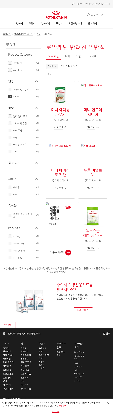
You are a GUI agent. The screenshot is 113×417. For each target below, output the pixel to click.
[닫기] (108, 403)
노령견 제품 (26, 374)
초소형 (16, 187)
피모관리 (7, 385)
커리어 (77, 381)
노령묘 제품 (8, 374)
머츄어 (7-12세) (21, 90)
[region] (56, 408)
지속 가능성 (79, 352)
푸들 (15, 137)
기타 (15, 152)
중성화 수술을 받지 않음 (22, 215)
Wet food (18, 70)
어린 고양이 (8, 355)
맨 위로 (106, 333)
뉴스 (76, 363)
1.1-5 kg (17, 258)
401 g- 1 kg (19, 250)
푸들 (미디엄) (19, 145)
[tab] (53, 57)
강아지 (24, 344)
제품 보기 (81, 310)
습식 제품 (7, 370)
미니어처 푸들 (20, 123)
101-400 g (19, 243)
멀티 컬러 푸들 (20, 116)
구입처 (42, 344)
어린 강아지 (26, 355)
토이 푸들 (17, 130)
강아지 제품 (26, 389)
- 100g (16, 236)
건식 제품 (7, 366)
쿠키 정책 (62, 406)
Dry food (17, 63)
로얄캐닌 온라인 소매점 (42, 365)
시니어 (16, 97)
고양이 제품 (8, 389)
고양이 (6, 344)
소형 (15, 194)
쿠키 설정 (8, 325)
